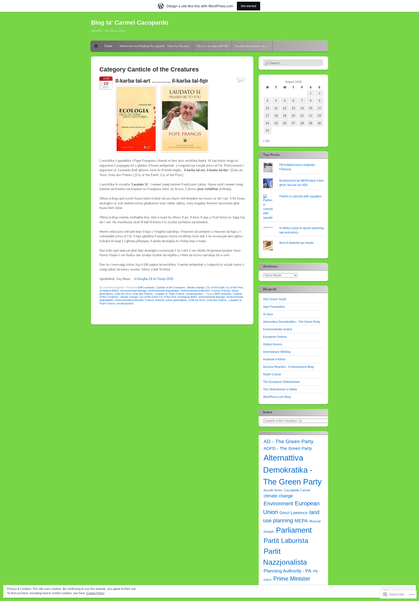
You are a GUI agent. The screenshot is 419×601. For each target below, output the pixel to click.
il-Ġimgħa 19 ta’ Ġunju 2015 (153, 279)
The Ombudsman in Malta (280, 389)
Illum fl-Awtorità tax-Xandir (296, 243)
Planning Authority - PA (287, 570)
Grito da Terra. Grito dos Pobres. (134, 293)
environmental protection (195, 290)
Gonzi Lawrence (294, 513)
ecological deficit (109, 290)
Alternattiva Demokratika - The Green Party (292, 469)
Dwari (108, 46)
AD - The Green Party (289, 441)
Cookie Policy (95, 593)
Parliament (294, 530)
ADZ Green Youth (274, 299)
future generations (176, 300)
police (268, 579)
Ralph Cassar (272, 374)
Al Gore (268, 314)
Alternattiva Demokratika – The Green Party (291, 322)
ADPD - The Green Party (288, 448)
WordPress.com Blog (277, 397)
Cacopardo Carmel (297, 490)
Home (96, 46)
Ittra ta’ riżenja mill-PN (212, 46)
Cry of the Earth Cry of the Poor (224, 287)
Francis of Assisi (220, 290)
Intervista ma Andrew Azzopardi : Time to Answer (154, 46)
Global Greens (272, 344)
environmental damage (133, 290)
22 (310, 115)
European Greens (275, 337)
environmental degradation (163, 290)
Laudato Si (161, 293)
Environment (278, 504)
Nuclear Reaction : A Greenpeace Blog (288, 367)
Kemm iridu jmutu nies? (252, 46)
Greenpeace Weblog (276, 352)
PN (315, 571)
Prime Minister (291, 579)
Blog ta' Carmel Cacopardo (129, 22)
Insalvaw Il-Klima (274, 359)
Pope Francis (177, 293)
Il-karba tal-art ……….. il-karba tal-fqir (161, 81)
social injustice (194, 293)
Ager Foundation (274, 306)
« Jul (266, 141)
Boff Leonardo (146, 287)
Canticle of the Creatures (170, 287)
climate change (195, 287)
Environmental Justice (277, 329)
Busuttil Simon (273, 490)
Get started (248, 6)
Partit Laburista (286, 540)
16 (319, 108)
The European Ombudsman (281, 382)
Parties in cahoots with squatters (300, 196)
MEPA (301, 520)
